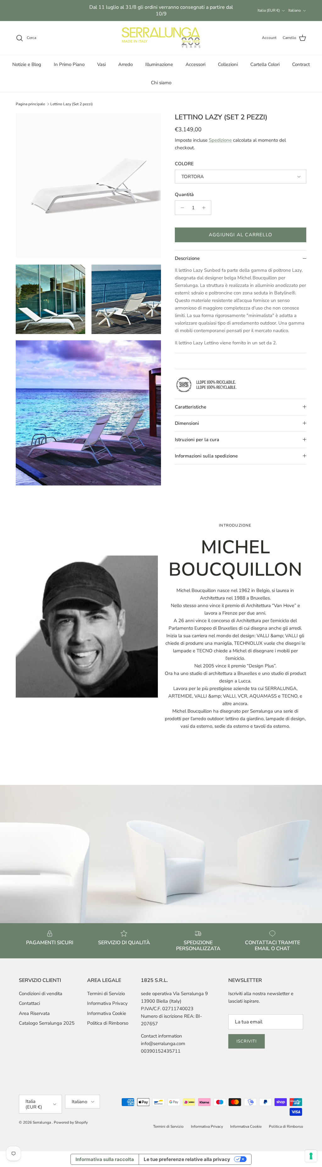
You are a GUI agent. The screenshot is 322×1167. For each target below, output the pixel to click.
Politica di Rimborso (107, 1023)
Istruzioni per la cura (197, 439)
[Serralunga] (161, 38)
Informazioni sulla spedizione (206, 456)
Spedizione (220, 140)
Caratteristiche (190, 407)
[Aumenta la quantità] (205, 208)
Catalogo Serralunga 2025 (47, 1023)
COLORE (184, 164)
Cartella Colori (265, 64)
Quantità (184, 194)
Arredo (125, 64)
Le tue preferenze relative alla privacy (187, 1159)
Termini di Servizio (106, 993)
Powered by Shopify (71, 1122)
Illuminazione (159, 64)
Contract (301, 64)
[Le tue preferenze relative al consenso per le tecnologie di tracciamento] (311, 1156)
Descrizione (187, 258)
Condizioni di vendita (40, 993)
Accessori (195, 64)
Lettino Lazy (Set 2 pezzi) (71, 104)
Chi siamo (161, 82)
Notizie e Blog (26, 64)
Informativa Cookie (106, 1013)
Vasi (101, 64)
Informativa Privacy (107, 1003)
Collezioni (228, 64)
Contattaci (29, 1003)
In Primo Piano (69, 64)
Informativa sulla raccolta (104, 1159)
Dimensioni (187, 423)
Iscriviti (246, 1041)
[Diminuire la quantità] (180, 208)
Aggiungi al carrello (240, 235)
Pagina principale (30, 104)
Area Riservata (34, 1013)
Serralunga (42, 1122)
